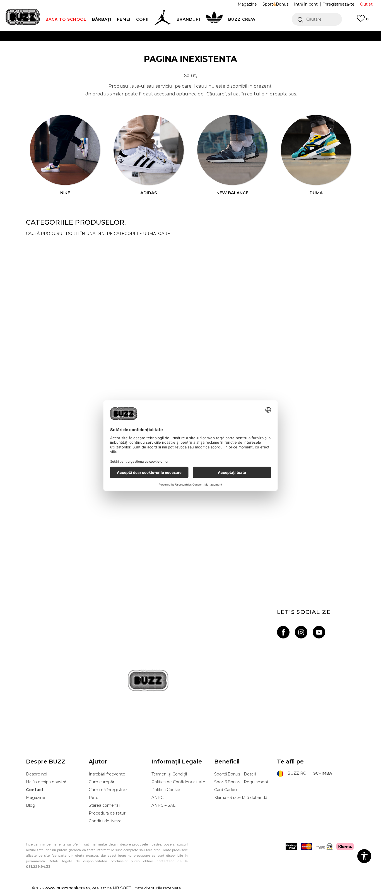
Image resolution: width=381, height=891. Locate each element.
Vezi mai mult (288, 47)
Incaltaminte (44, 554)
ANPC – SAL (163, 805)
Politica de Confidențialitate (178, 781)
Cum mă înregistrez (108, 789)
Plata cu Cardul (134, 36)
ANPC (157, 797)
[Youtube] (319, 632)
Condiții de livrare (105, 820)
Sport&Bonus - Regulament (241, 781)
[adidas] (149, 150)
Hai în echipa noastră (46, 781)
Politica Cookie (165, 789)
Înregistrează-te (339, 4)
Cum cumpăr (101, 781)
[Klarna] (345, 846)
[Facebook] (283, 632)
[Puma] (316, 150)
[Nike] (65, 150)
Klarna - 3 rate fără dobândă (240, 797)
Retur (94, 797)
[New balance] (232, 150)
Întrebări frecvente (107, 774)
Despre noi (36, 774)
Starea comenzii (104, 805)
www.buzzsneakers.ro (67, 887)
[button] (317, 19)
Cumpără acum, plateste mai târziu (121, 47)
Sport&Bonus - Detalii (235, 774)
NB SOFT (122, 887)
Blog (30, 805)
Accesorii (39, 247)
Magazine (35, 797)
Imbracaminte (46, 492)
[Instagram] (301, 632)
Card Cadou (225, 789)
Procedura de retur (107, 813)
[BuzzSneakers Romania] (23, 16)
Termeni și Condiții (169, 774)
